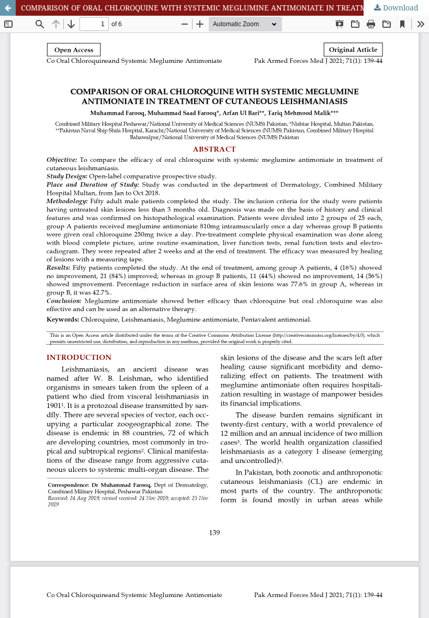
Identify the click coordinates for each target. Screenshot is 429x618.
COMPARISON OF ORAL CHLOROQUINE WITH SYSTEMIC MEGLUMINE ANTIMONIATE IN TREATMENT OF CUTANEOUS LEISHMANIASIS (225, 8)
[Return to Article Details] (8, 8)
